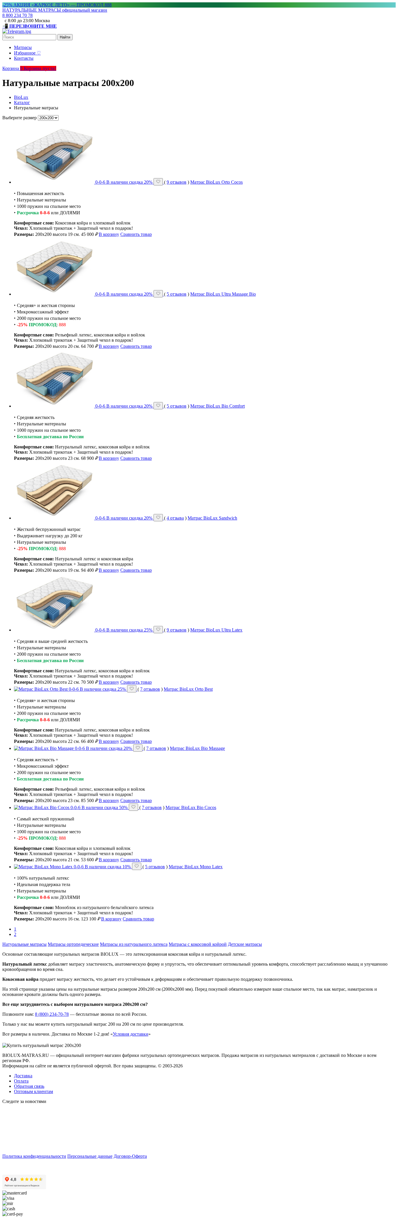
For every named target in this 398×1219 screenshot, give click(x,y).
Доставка (23, 1075)
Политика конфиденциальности (34, 1156)
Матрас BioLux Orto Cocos (216, 182)
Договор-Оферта (130, 1156)
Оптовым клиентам (33, 1091)
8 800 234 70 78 (17, 15)
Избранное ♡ (27, 52)
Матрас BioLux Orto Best (188, 689)
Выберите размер (19, 117)
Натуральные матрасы (24, 944)
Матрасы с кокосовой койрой (198, 944)
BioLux (21, 97)
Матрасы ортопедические (73, 944)
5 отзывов (176, 294)
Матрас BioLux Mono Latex (196, 866)
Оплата (21, 1080)
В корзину (109, 234)
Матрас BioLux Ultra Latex (216, 629)
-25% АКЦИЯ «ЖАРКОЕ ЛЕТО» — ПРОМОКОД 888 (57, 4)
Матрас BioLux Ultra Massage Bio (223, 294)
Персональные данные (89, 1156)
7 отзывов (150, 689)
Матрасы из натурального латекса (134, 944)
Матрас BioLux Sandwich (212, 517)
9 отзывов (176, 182)
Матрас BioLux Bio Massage (197, 748)
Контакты (24, 58)
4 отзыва (175, 517)
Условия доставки (130, 1034)
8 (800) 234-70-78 (52, 1014)
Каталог (22, 102)
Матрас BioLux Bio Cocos (190, 807)
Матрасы (23, 47)
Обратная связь (29, 1086)
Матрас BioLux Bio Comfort (217, 406)
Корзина (13, 68)
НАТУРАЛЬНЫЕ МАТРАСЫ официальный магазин (54, 10)
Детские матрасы (245, 944)
